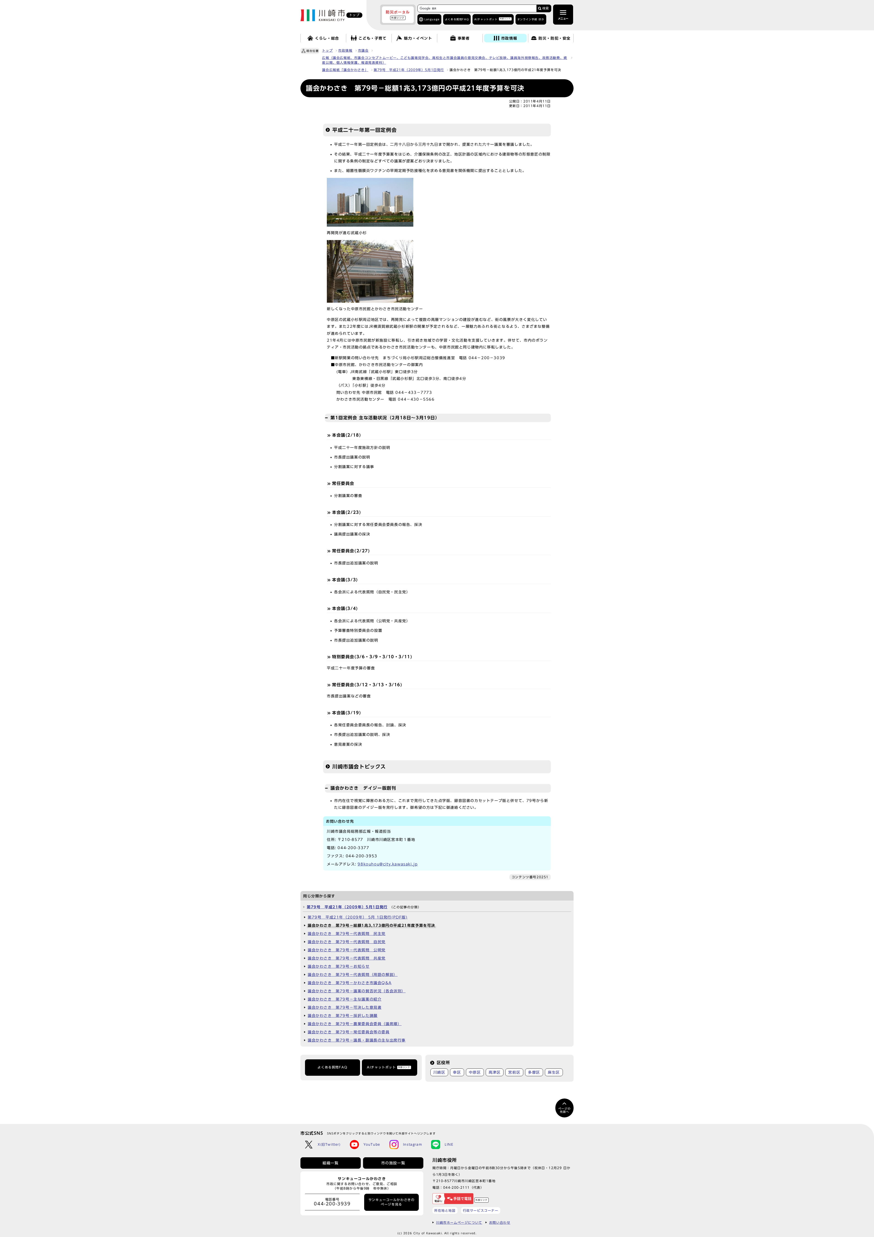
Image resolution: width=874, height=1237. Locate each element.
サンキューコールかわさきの (391, 1202)
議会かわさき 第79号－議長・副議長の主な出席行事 (357, 1040)
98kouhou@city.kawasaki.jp (388, 864)
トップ (327, 50)
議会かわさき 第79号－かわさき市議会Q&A (349, 983)
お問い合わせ (500, 1222)
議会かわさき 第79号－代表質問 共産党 (347, 958)
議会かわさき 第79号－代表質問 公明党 (347, 950)
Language (432, 19)
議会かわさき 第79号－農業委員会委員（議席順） (354, 1024)
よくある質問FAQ (332, 1067)
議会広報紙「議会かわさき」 (345, 70)
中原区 (475, 1072)
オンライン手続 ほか (530, 19)
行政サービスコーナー (480, 1210)
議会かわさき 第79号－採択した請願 (343, 1015)
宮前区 (514, 1072)
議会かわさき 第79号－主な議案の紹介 (344, 999)
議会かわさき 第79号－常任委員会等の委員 (349, 1032)
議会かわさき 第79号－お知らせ (339, 966)
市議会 (363, 50)
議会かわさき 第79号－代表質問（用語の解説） (353, 974)
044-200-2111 (456, 1187)
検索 (545, 8)
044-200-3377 (353, 848)
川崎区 (439, 1072)
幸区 (457, 1072)
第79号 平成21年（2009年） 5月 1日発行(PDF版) (358, 917)
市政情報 (345, 50)
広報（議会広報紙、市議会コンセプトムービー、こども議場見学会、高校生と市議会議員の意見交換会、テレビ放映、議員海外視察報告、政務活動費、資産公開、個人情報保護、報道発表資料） (444, 60)
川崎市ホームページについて (459, 1222)
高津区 (495, 1072)
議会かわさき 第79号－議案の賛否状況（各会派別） (357, 991)
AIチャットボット (492, 19)
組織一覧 (330, 1163)
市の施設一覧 (393, 1163)
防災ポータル (398, 14)
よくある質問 (457, 19)
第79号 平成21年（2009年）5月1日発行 (409, 70)
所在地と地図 (445, 1210)
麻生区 (554, 1072)
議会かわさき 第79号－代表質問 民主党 (347, 933)
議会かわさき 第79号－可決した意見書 (344, 1007)
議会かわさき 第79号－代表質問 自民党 (347, 942)
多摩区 (534, 1072)
